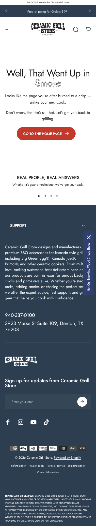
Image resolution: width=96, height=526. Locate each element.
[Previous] (6, 11)
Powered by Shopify (67, 457)
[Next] (89, 11)
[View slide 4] (57, 196)
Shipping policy (76, 466)
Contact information (48, 472)
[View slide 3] (51, 196)
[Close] (89, 237)
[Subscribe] (82, 402)
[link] (46, 133)
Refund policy (18, 466)
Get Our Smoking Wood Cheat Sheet (88, 267)
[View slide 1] (39, 196)
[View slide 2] (45, 196)
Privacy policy (36, 466)
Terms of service (56, 466)
